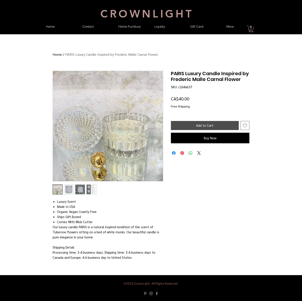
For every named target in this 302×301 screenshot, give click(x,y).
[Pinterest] (145, 293)
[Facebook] (157, 293)
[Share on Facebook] (173, 153)
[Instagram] (151, 293)
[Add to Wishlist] (245, 125)
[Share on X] (199, 153)
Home (57, 54)
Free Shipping (180, 106)
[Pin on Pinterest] (182, 153)
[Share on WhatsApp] (190, 153)
